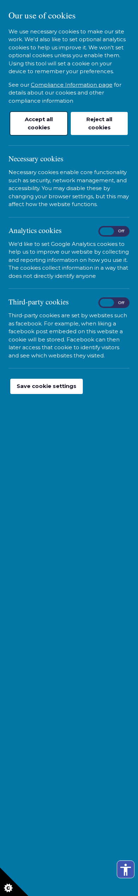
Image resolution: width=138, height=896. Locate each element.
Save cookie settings (46, 386)
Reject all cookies (99, 123)
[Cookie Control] (14, 882)
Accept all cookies (39, 123)
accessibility (126, 870)
